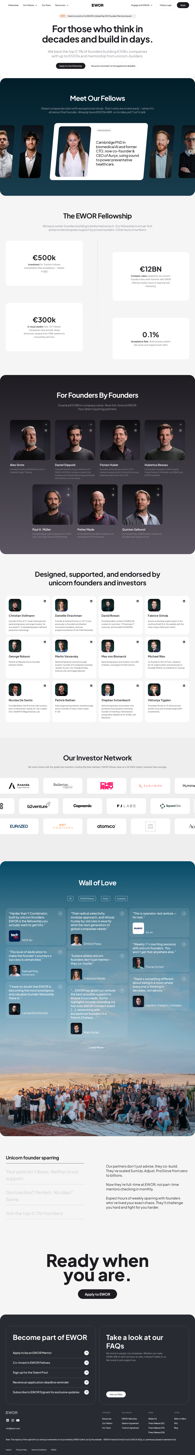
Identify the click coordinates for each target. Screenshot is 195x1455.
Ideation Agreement (130, 1423)
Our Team (46, 5)
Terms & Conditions (39, 1450)
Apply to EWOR (97, 1294)
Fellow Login (166, 5)
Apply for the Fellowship (70, 66)
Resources (106, 1418)
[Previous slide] (4, 151)
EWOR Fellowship (129, 1418)
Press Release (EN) (156, 1432)
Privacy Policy (21, 1450)
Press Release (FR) (156, 1427)
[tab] (47, 1159)
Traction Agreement (130, 1427)
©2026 (53, 1450)
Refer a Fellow (180, 1418)
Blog (176, 1427)
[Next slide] (190, 151)
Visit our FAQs (116, 1394)
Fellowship (13, 5)
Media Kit (152, 1418)
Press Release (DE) (156, 1423)
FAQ (45, 271)
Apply (183, 5)
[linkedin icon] (45, 601)
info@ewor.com (13, 1428)
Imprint (8, 1450)
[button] (30, 5)
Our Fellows (107, 1423)
